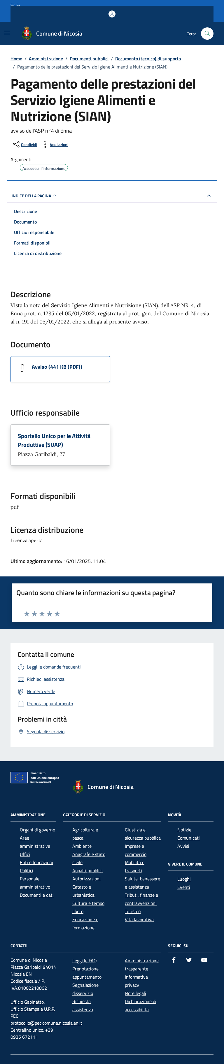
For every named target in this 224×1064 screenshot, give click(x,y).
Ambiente (82, 846)
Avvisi (183, 846)
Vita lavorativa (139, 919)
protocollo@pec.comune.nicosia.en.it (46, 1022)
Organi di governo (37, 829)
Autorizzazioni (86, 878)
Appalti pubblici (87, 870)
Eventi (183, 887)
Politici (26, 870)
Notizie (184, 829)
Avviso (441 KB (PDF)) (57, 366)
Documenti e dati (37, 894)
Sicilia (15, 5)
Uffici (25, 854)
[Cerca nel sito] (207, 33)
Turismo (133, 911)
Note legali (135, 993)
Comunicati (188, 837)
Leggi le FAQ (84, 960)
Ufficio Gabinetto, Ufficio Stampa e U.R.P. (32, 1005)
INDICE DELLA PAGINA (31, 196)
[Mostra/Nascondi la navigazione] (7, 32)
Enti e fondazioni (36, 862)
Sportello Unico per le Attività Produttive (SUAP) (54, 440)
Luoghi (184, 878)
